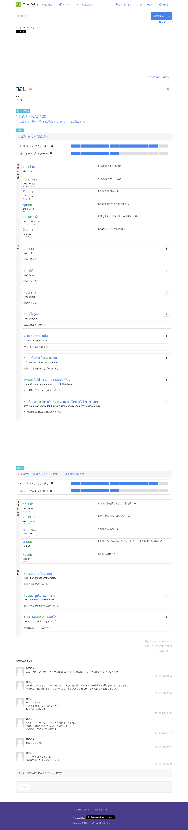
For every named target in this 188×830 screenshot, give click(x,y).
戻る (24, 786)
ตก (32, 249)
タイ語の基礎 (86, 4)
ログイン (166, 4)
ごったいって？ (126, 4)
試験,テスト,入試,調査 (32, 116)
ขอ (26, 358)
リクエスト (67, 4)
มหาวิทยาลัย (43, 573)
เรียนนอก (48, 595)
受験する (55, 474)
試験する (26, 474)
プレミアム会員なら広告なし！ (156, 76)
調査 (45, 136)
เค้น (33, 617)
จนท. (27, 617)
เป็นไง (44, 336)
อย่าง (46, 617)
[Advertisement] (94, 54)
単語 (75, 809)
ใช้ (82, 402)
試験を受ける (41, 474)
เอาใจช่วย (34, 358)
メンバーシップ (148, 4)
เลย (47, 380)
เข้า (32, 573)
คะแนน (28, 336)
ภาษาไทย (91, 402)
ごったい (93, 823)
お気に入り (50, 4)
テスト (32, 136)
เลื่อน (31, 402)
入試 (39, 136)
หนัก (53, 617)
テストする (69, 474)
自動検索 (158, 16)
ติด (37, 314)
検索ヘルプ (166, 22)
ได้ (31, 271)
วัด (43, 402)
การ (78, 402)
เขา (26, 380)
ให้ (43, 358)
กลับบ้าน (64, 380)
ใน (73, 402)
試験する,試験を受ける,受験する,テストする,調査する (52, 122)
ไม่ (32, 314)
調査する (81, 474)
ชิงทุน (34, 595)
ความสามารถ (62, 402)
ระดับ (48, 402)
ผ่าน (33, 292)
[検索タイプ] (169, 16)
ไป (39, 595)
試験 (24, 136)
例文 (80, 809)
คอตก (54, 380)
